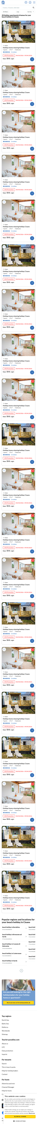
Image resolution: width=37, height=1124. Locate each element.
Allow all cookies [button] (20, 1116)
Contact (4, 1074)
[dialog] (20, 1109)
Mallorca (5, 1027)
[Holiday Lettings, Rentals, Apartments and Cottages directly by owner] (3, 2)
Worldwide (6, 1031)
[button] (35, 2)
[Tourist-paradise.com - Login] (30, 2)
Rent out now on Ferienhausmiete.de (18, 1002)
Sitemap (5, 1034)
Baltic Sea (5, 1024)
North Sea (5, 1020)
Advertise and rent (8, 1084)
